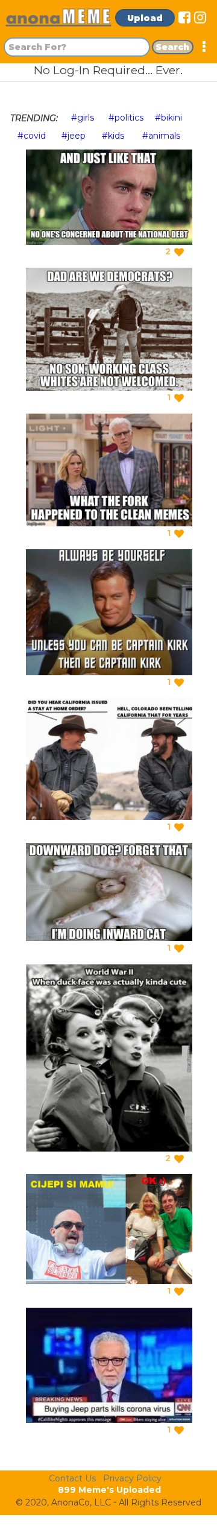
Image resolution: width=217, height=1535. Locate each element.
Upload (145, 18)
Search (172, 47)
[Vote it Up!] (179, 252)
